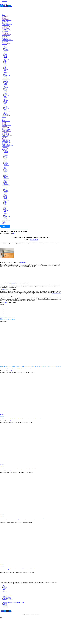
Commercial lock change (6, 35)
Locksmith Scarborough (18, 366)
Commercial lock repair (5, 35)
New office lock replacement (6, 34)
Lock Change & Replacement (6, 366)
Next (1, 318)
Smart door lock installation (6, 43)
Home (3, 119)
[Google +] (3, 313)
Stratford (5, 74)
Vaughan (5, 56)
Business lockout (5, 30)
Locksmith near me (5, 16)
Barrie (5, 67)
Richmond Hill (6, 59)
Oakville (5, 57)
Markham (5, 55)
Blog (3, 223)
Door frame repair (5, 41)
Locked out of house (5, 19)
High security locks (5, 124)
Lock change (4, 122)
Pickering (5, 65)
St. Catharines (6, 72)
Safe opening (4, 137)
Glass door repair (5, 147)
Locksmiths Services (25, 366)
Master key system (5, 33)
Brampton (5, 80)
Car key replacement (5, 134)
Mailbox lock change (5, 127)
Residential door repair (5, 42)
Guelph (5, 53)
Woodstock (6, 106)
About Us (3, 221)
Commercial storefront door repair (7, 40)
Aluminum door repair (5, 37)
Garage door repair (5, 23)
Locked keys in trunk (5, 28)
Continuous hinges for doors (6, 39)
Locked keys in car (5, 27)
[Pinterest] (3, 311)
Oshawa (5, 99)
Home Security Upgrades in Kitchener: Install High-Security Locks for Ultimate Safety (20, 569)
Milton (5, 63)
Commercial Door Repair (6, 144)
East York (5, 66)
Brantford (5, 54)
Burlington (6, 93)
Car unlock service (5, 132)
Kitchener (5, 52)
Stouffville (5, 71)
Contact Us (4, 222)
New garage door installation (6, 25)
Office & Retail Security (38, 366)
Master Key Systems (32, 366)
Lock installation (4, 20)
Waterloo (5, 58)
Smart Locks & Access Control (56, 366)
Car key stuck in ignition (6, 29)
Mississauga (6, 45)
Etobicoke (5, 51)
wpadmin (11, 370)
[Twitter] (3, 307)
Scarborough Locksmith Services (47, 366)
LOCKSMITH (13, 366)
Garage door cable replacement (7, 24)
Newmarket (6, 100)
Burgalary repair (4, 38)
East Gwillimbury (7, 75)
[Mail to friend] (3, 315)
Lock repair (4, 18)
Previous (1, 316)
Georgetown (6, 69)
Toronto (5, 48)
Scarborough (6, 50)
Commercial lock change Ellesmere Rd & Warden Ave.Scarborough (15, 368)
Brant (5, 70)
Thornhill (5, 113)
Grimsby (5, 76)
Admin (14, 233)
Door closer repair (5, 31)
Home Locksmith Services (6, 15)
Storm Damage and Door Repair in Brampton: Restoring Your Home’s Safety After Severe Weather (22, 519)
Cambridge (6, 87)
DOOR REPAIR (2, 416)
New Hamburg (6, 78)
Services (3, 120)
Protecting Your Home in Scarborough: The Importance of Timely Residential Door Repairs (21, 469)
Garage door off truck (5, 25)
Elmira (5, 73)
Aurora (5, 68)
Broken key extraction (5, 21)
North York (6, 49)
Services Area (4, 149)
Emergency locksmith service (6, 20)
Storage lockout (4, 32)
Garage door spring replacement (7, 129)
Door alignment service (5, 40)
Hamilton (5, 47)
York (5, 60)
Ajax (5, 62)
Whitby (5, 61)
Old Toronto (6, 46)
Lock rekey (4, 17)
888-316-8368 (34, 240)
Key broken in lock (5, 139)
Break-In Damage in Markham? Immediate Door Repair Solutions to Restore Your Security (21, 418)
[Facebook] (3, 309)
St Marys (5, 112)
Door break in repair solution (6, 142)
